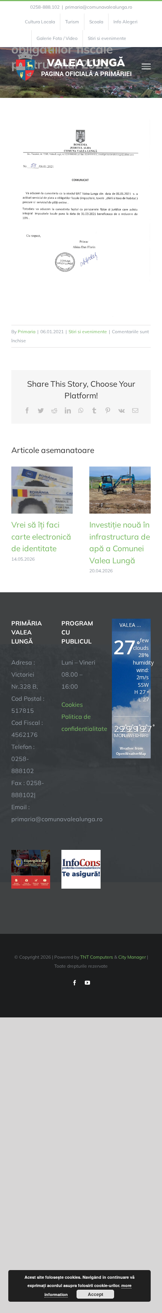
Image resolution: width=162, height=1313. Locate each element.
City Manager (132, 957)
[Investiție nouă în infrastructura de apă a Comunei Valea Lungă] (120, 470)
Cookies (72, 704)
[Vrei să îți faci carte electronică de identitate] (42, 470)
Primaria (26, 331)
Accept (95, 1294)
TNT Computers (96, 957)
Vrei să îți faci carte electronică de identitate (41, 536)
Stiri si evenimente (88, 331)
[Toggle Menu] (146, 66)
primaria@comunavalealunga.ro (98, 7)
